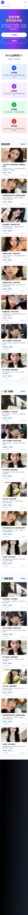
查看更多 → (24, 144)
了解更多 (14, 41)
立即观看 (14, 35)
